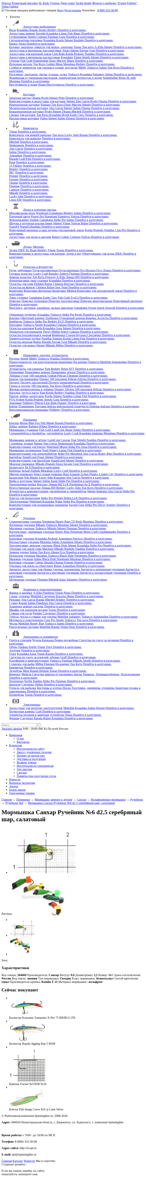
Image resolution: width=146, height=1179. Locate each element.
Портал (6, 3)
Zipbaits (35, 470)
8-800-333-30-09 (107, 10)
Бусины (81, 335)
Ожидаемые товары (22, 793)
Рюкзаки (14, 599)
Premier (13, 176)
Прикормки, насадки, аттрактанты (45, 355)
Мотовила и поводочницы (26, 620)
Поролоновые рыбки (22, 484)
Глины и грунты (19, 386)
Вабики (34, 426)
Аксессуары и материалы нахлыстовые (34, 57)
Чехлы (13, 623)
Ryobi (45, 97)
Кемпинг (15, 674)
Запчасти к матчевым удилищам (58, 572)
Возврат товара (26, 762)
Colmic (65, 237)
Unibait (52, 375)
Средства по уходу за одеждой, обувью (34, 657)
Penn (62, 97)
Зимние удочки (19, 552)
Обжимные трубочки (23, 314)
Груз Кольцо (88, 270)
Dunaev (44, 379)
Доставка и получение (31, 759)
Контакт (69, 284)
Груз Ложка (104, 270)
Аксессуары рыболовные (39, 26)
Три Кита (39, 64)
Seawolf (110, 307)
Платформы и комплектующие (29, 660)
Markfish (106, 362)
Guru (62, 36)
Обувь (13, 647)
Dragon (71, 118)
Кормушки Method (64, 290)
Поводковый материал (127, 301)
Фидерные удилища (22, 525)
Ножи (42, 84)
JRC (11, 172)
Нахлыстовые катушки (24, 118)
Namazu (45, 104)
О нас (20, 738)
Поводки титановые (34, 301)
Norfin (33, 647)
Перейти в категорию (72, 30)
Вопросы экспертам (22, 782)
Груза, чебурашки (20, 270)
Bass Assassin (71, 474)
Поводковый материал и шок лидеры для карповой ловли (46, 230)
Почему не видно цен (31, 755)
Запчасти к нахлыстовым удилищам (103, 572)
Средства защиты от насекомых (53, 674)
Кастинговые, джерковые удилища (31, 531)
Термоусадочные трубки (25, 338)
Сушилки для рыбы (22, 664)
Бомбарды (15, 321)
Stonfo (43, 30)
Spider (77, 429)
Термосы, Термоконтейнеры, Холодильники (111, 674)
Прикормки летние (63, 372)
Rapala (34, 30)
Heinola (44, 670)
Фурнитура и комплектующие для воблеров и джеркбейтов (47, 491)
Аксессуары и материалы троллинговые (35, 50)
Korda (60, 40)
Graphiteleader (107, 531)
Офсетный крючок (32, 318)
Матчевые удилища (21, 528)
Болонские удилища (22, 555)
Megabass (69, 64)
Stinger (69, 40)
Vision (78, 57)
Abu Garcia (82, 101)
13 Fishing (15, 165)
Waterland (52, 447)
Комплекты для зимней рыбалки (30, 135)
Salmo (103, 67)
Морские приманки (22, 464)
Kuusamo (60, 477)
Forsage (14, 179)
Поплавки (15, 324)
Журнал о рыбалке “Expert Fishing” (114, 3)
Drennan (72, 528)
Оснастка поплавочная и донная (30, 335)
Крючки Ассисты (97, 318)
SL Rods (44, 3)
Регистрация (72, 10)
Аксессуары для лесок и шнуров (30, 237)
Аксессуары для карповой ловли (30, 54)
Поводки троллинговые (64, 301)
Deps (72, 627)
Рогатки (14, 358)
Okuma (36, 97)
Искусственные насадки (25, 487)
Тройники (52, 318)
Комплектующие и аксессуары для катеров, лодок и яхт (45, 253)
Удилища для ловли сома (25, 548)
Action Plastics (89, 474)
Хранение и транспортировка (42, 589)
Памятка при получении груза (36, 776)
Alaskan (23, 647)
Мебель (26, 674)
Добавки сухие (19, 375)
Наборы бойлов (100, 406)
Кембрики (59, 335)
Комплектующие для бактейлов (29, 460)
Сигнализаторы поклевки (26, 40)
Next (4, 960)
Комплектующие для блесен (27, 447)
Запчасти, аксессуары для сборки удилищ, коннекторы (44, 569)
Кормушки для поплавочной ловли (100, 290)
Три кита (88, 47)
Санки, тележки (19, 596)
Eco (63, 552)
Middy (82, 67)
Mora (26, 670)
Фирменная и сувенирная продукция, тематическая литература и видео (55, 77)
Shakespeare (16, 145)
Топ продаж (24, 769)
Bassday (54, 273)
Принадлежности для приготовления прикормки (41, 362)
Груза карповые (69, 270)
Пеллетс (14, 382)
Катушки (29, 94)
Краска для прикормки (24, 379)
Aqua (84, 447)
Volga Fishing (10, 6)
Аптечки (15, 650)
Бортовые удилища (21, 562)
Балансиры (16, 477)
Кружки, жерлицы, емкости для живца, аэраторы (41, 47)
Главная (7, 1161)
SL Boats (31, 250)
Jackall (25, 470)
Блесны (14, 423)
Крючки (14, 318)
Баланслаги (16, 467)
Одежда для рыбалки (22, 688)
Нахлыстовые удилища (24, 542)
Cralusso (42, 36)
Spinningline (41, 60)
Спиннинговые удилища (25, 521)
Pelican (62, 375)
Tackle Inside (83, 3)
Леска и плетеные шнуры (39, 209)
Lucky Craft (41, 273)
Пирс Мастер (58, 60)
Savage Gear (88, 50)
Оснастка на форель (22, 287)
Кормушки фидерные (38, 290)
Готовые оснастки (21, 273)
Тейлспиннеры (19, 501)
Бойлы (13, 406)
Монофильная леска (22, 213)
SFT (72, 368)
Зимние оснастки (20, 277)
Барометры (16, 667)
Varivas (75, 216)
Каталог (18, 1161)
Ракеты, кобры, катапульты (26, 396)
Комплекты (30, 128)
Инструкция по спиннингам (35, 765)
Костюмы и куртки (50, 688)
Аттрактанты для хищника (26, 368)
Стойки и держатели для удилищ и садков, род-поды (43, 67)
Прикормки (16, 372)
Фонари (14, 718)
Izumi (54, 481)
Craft (38, 711)
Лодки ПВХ (17, 250)
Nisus (69, 714)
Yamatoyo (64, 216)
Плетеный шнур (19, 216)
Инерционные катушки (24, 104)
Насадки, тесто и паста (24, 392)
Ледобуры (15, 670)
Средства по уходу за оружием (99, 640)
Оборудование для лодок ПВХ (102, 253)
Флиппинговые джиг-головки (28, 280)
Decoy (47, 331)
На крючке (80, 362)
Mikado (13, 193)
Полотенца (16, 681)
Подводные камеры (22, 711)
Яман (77, 33)
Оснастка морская (21, 342)
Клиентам (15, 745)
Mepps (24, 423)
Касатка (61, 596)
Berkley (52, 30)
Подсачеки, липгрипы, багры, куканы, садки (38, 74)
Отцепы (14, 60)
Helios (68, 498)
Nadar (59, 501)
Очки (12, 653)
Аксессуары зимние (22, 33)
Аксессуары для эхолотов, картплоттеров (36, 708)
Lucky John (71, 135)
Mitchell (76, 111)
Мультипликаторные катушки (28, 108)
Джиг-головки (18, 297)
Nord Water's (50, 450)
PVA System (16, 399)
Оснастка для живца (22, 345)
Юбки (43, 426)
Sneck (101, 307)
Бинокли (15, 684)
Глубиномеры (18, 36)
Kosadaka (23, 30)
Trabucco (93, 67)
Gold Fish (25, 158)
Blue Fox (34, 423)
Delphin (39, 284)
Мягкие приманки (21, 474)
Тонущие (41, 406)
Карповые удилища (21, 538)
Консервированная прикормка (28, 409)
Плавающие (26, 406)
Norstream (42, 213)
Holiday (61, 599)
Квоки (13, 43)
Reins (122, 77)
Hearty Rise (105, 453)
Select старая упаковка (48, 474)
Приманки (30, 419)
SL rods (131, 77)
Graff (63, 657)
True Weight (78, 440)
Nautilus (90, 54)
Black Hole (60, 545)
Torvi (49, 647)
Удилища (29, 518)
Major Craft (90, 531)
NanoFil (14, 226)
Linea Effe (15, 199)
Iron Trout (61, 287)
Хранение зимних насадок (26, 606)
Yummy (111, 505)
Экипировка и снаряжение (40, 636)
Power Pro (37, 216)
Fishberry (28, 403)
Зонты (78, 674)
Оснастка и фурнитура (38, 267)
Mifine (60, 345)
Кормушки (16, 290)
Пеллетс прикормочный (64, 382)
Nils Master (47, 423)
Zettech (64, 273)
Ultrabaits (73, 375)
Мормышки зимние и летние (28, 440)
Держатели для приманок (25, 331)
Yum (47, 368)
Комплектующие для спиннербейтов (33, 453)
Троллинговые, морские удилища (31, 545)
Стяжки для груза (20, 613)
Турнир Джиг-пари (62, 3)
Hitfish (56, 331)
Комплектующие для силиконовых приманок (38, 505)
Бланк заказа (17, 789)
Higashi (13, 158)
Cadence (14, 189)
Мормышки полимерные (25, 450)
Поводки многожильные (96, 301)
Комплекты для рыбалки (25, 138)
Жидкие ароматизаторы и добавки (31, 389)
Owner (92, 307)
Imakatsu (98, 433)
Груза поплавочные (46, 270)
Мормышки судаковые (23, 429)
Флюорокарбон (19, 220)
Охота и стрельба (20, 640)
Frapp (41, 457)
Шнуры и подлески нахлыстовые (30, 223)
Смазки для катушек (22, 115)
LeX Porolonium (73, 484)
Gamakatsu (56, 213)
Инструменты (56, 84)
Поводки (15, 301)
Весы (12, 30)
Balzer (85, 223)
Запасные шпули (20, 97)
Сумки (13, 603)
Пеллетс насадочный (34, 382)
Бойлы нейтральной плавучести (68, 406)
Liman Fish (66, 33)
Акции (13, 786)
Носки (67, 688)
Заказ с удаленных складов (34, 752)
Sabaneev (99, 74)
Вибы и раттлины (20, 481)
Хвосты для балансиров (24, 498)
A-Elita (99, 47)
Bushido (79, 40)
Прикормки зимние (38, 372)
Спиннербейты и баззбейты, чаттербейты (36, 433)
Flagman (53, 36)
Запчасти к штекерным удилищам (103, 569)
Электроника (31, 704)
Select (65, 331)
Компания (15, 735)
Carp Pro (121, 230)
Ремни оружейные (67, 640)
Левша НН (73, 277)
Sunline (35, 220)
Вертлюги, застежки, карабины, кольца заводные (41, 307)
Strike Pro (60, 220)
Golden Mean (54, 64)
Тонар (78, 47)
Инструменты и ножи (23, 84)
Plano (67, 592)
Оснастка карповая (21, 328)
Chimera (58, 284)
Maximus (15, 81)
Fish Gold (26, 60)
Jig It (28, 467)
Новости (14, 779)
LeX (75, 498)
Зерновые (15, 403)
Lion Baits (59, 54)
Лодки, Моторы (33, 246)
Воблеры (15, 470)
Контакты (23, 742)
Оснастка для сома (21, 284)
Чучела (37, 640)
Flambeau (49, 592)
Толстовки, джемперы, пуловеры (93, 688)
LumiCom (58, 429)
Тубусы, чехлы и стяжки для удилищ (33, 616)
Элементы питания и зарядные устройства (36, 714)
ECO (61, 321)
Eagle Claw (77, 115)
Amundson (15, 155)
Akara (22, 43)
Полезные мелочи (20, 64)
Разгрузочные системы (24, 627)
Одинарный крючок (72, 318)
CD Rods (77, 521)
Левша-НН (48, 487)
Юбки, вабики (18, 426)
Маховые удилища (21, 559)
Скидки (22, 772)
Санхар (66, 440)
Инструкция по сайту (31, 748)
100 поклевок (38, 375)
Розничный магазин (25, 3)
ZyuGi (75, 297)
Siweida (41, 33)
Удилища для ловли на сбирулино (31, 566)
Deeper (101, 708)
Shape (69, 429)
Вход (60, 10)
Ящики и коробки (20, 592)
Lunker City (106, 474)
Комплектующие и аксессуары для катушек (37, 101)
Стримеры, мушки (21, 443)
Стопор (71, 335)
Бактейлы (15, 457)
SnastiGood (29, 457)
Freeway (50, 277)
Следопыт (49, 596)
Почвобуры (16, 694)
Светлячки (94, 335)
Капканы (48, 640)
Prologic (79, 54)
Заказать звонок (12, 728)
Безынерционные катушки (26, 111)
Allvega (82, 379)
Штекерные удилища (22, 579)
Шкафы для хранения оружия (28, 609)
